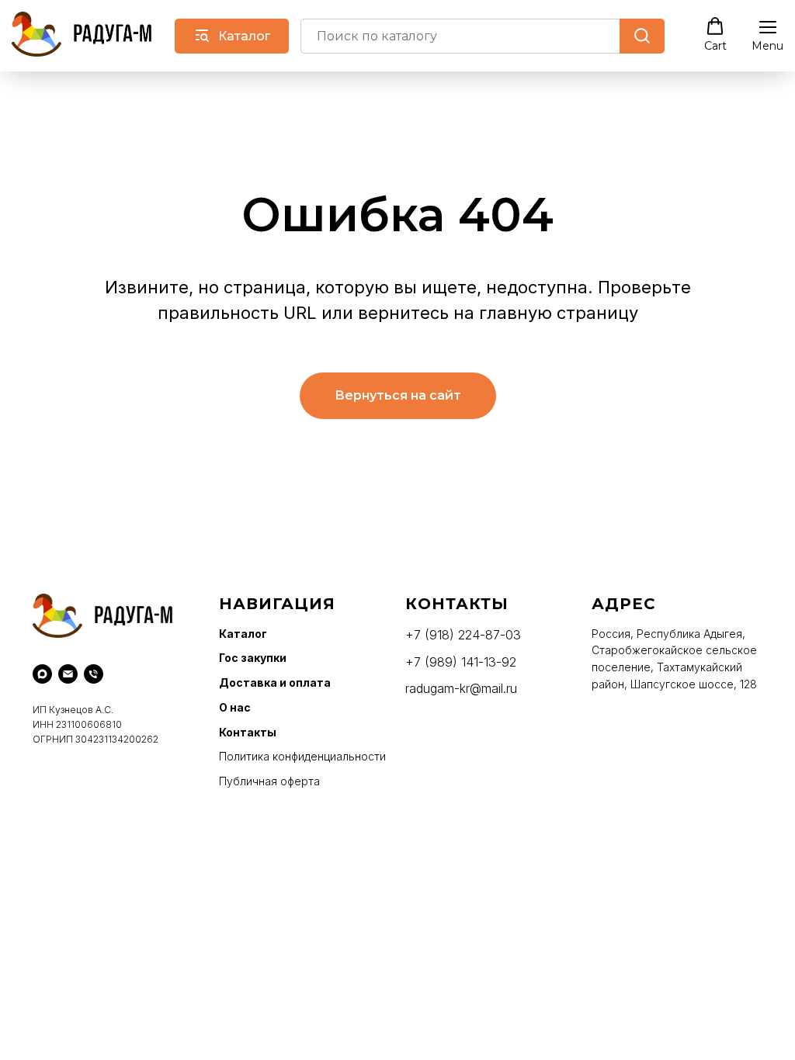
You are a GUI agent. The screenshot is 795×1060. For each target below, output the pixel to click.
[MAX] (42, 674)
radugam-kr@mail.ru (461, 688)
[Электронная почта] (68, 674)
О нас (235, 707)
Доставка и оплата (275, 682)
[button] (715, 35)
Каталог (243, 633)
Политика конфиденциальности (302, 756)
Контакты (247, 732)
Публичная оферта (269, 781)
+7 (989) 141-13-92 (460, 662)
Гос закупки (252, 657)
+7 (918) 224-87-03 (463, 635)
